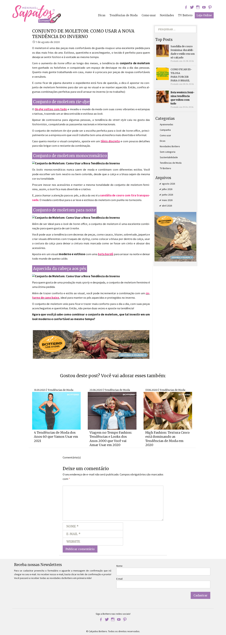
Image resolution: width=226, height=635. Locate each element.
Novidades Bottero (170, 146)
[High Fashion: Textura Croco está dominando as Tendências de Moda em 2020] (168, 410)
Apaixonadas (166, 124)
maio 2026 (167, 200)
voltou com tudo (55, 109)
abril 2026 (167, 205)
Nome (119, 565)
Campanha (165, 129)
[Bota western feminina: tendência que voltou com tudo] (162, 96)
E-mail (119, 578)
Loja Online (204, 15)
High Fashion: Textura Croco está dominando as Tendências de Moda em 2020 (167, 438)
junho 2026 (167, 194)
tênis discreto (110, 141)
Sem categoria (167, 151)
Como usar (149, 15)
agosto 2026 (168, 183)
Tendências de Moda (123, 15)
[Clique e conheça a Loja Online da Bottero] (91, 344)
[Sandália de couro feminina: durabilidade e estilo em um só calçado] (162, 50)
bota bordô (105, 254)
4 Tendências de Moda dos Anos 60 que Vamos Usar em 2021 (56, 436)
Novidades (167, 15)
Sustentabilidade (169, 157)
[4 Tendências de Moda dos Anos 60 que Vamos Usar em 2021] (56, 410)
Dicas (101, 15)
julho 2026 (167, 189)
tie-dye (39, 109)
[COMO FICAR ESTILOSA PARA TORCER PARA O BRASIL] (162, 73)
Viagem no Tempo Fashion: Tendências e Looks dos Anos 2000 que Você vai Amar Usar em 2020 (111, 438)
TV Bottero (185, 15)
